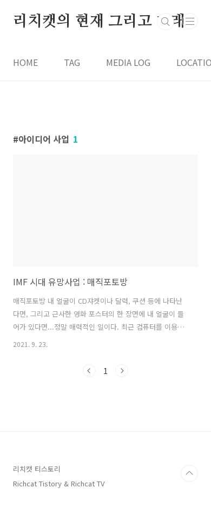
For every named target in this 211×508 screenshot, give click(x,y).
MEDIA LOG (128, 62)
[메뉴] (190, 21)
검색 (165, 22)
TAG (72, 62)
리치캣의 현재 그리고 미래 (99, 21)
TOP (189, 473)
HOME (25, 62)
